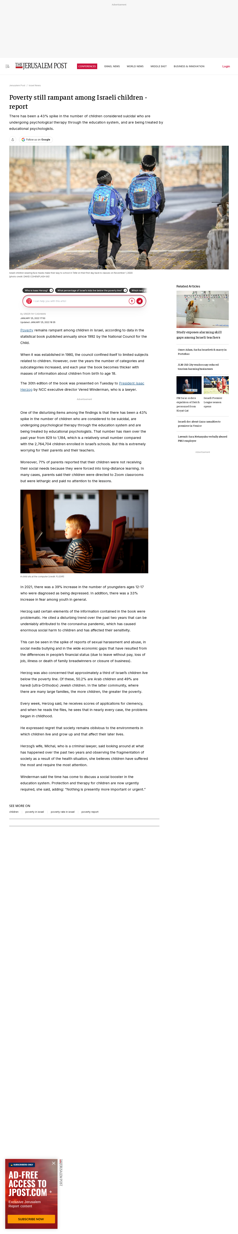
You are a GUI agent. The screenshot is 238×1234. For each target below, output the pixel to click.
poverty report (90, 811)
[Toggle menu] (7, 66)
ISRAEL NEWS (112, 66)
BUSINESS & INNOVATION (189, 66)
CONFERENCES (87, 66)
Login (226, 66)
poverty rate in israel (63, 811)
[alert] (31, 1194)
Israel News (35, 85)
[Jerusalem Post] (38, 66)
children (13, 811)
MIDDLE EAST (159, 66)
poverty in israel (34, 811)
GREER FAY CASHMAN (35, 314)
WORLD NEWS (135, 66)
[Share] (12, 139)
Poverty (26, 330)
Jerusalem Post (17, 85)
